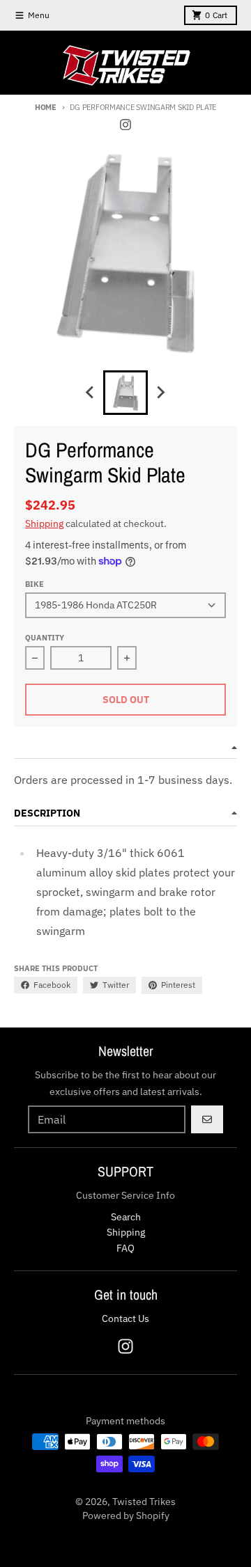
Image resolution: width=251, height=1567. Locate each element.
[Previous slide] (90, 393)
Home (45, 107)
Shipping (44, 523)
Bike (34, 584)
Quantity (44, 638)
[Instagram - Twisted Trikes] (125, 125)
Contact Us (125, 1318)
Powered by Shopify (125, 1515)
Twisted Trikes (144, 1501)
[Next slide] (160, 393)
